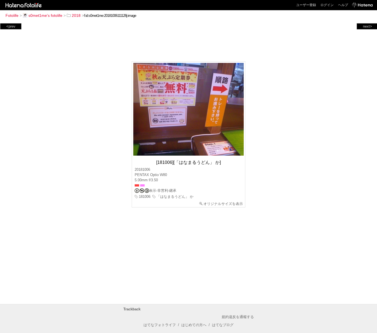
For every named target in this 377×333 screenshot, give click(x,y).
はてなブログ (222, 325)
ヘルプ (343, 5)
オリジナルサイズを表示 (223, 204)
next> (367, 26)
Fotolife (12, 15)
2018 (76, 15)
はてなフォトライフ (160, 325)
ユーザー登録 (306, 5)
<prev (10, 26)
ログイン (327, 5)
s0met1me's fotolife (45, 15)
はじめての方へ (193, 325)
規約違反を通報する (238, 317)
